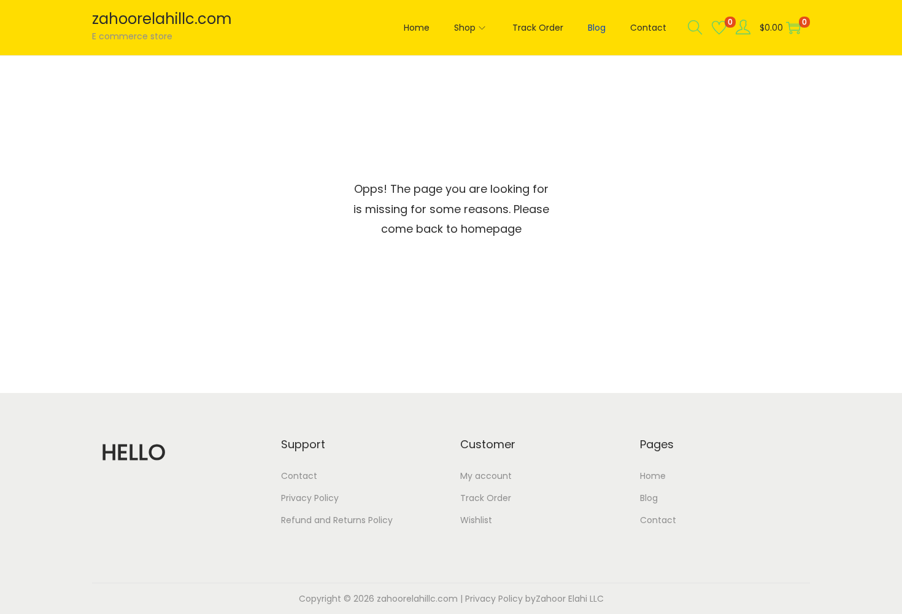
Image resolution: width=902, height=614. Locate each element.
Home (653, 476)
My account (486, 476)
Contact (299, 476)
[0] (719, 27)
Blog (649, 498)
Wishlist (476, 520)
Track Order (485, 498)
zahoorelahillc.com (162, 19)
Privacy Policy (310, 498)
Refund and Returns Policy (337, 520)
